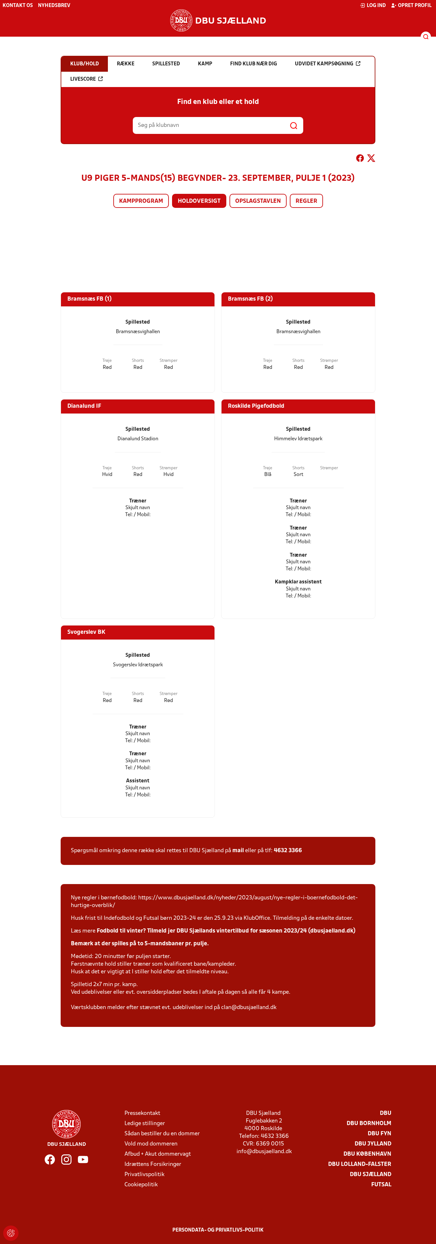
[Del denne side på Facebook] (360, 159)
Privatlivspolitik (144, 1174)
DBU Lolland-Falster (359, 1164)
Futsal (381, 1185)
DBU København (367, 1154)
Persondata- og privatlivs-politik (218, 1230)
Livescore (83, 79)
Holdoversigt (199, 201)
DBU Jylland (373, 1144)
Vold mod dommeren (150, 1144)
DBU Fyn (379, 1134)
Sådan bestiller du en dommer (162, 1134)
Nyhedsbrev (54, 6)
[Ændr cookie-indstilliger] (11, 1233)
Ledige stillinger (144, 1123)
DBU (385, 1113)
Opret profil (415, 6)
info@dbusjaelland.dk (264, 1151)
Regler (306, 201)
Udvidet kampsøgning (324, 64)
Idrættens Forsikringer (152, 1164)
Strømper (168, 361)
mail (238, 850)
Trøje (107, 361)
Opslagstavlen (258, 201)
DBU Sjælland (370, 1174)
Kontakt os (18, 6)
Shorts (138, 361)
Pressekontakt (142, 1113)
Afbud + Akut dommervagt (157, 1154)
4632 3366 (288, 850)
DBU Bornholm (369, 1123)
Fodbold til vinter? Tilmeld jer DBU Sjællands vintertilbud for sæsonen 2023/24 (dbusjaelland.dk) (226, 931)
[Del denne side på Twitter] (371, 159)
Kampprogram (141, 201)
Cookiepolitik (141, 1185)
